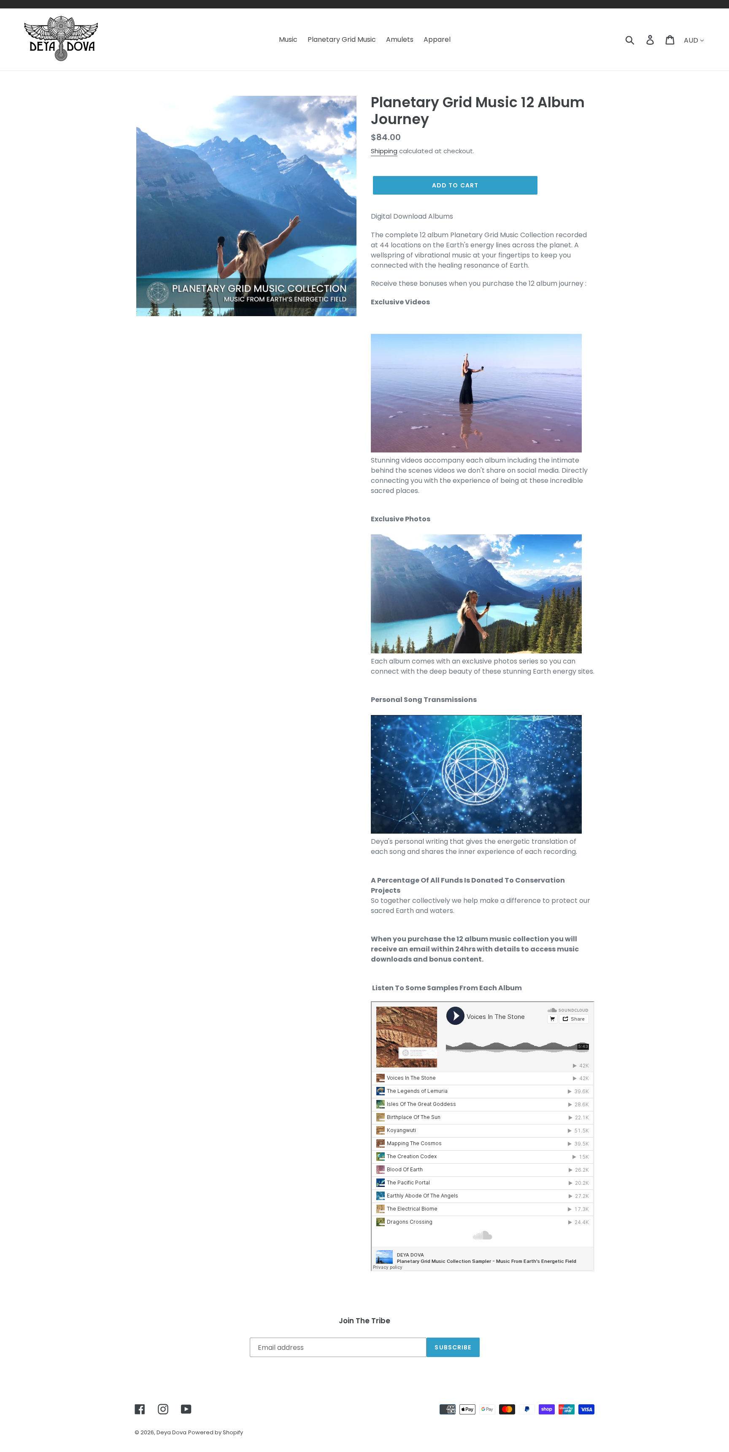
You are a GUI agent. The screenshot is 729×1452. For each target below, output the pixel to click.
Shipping (384, 150)
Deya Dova (171, 1432)
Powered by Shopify (215, 1432)
